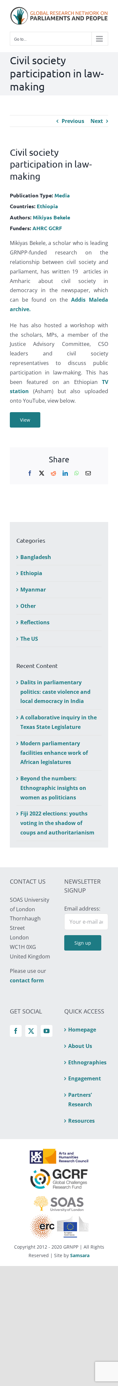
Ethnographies (86, 1062)
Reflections (34, 622)
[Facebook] (16, 1031)
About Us (80, 1046)
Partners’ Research (80, 1099)
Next (96, 121)
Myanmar (33, 589)
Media (62, 195)
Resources (81, 1120)
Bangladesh (35, 557)
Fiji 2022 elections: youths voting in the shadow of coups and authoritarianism (57, 823)
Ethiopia (47, 206)
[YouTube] (46, 1031)
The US (29, 638)
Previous (73, 121)
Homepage (82, 1029)
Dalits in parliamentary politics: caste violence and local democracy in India (55, 692)
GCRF (55, 228)
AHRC (39, 228)
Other (28, 606)
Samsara (79, 1255)
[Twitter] (31, 1031)
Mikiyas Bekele (51, 217)
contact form (27, 980)
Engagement (84, 1078)
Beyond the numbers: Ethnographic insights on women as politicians (53, 788)
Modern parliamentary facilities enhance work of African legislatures (54, 753)
